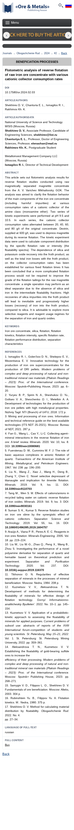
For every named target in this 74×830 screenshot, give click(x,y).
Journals (7, 53)
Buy (7, 744)
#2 (55, 53)
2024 (47, 53)
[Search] (60, 5)
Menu (15, 22)
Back (64, 53)
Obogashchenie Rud (28, 53)
